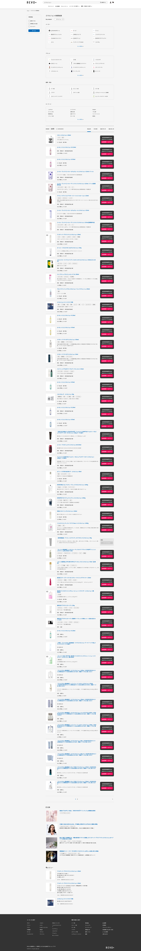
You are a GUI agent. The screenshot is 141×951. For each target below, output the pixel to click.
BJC (79, 853)
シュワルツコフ (30, 934)
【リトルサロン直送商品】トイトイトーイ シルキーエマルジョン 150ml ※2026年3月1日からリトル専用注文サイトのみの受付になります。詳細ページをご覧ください (76, 685)
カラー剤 (97, 88)
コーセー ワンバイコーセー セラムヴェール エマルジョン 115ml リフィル (75, 171)
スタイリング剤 (76, 92)
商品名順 (89, 128)
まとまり (59, 198)
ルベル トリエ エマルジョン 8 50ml (66, 419)
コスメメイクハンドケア (64, 826)
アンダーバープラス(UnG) (78, 42)
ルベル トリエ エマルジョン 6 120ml (66, 630)
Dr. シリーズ (97, 71)
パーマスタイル (74, 553)
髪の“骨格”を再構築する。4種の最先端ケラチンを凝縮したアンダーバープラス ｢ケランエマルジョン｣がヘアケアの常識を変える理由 (86, 838)
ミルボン (41, 923)
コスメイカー (55, 931)
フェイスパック (88, 304)
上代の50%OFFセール (55, 30)
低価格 (94, 304)
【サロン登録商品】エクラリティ (79, 63)
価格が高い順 (111, 128)
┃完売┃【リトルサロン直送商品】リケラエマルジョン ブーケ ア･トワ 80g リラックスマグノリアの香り (76, 643)
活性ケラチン (73, 113)
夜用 (71, 304)
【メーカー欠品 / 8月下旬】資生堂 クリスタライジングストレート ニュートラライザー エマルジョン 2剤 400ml (76, 656)
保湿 (58, 304)
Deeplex (94, 109)
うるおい (63, 236)
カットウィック (88, 927)
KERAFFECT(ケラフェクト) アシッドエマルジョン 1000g (71, 498)
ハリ (72, 187)
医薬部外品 (50, 113)
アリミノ (97, 30)
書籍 (86, 934)
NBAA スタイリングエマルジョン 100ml (67, 511)
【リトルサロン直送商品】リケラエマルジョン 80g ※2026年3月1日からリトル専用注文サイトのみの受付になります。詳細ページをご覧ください (76, 741)
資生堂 (41, 929)
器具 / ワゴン (87, 931)
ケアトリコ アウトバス (99, 63)
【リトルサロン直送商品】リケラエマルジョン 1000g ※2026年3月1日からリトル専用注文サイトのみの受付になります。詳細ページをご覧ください (76, 671)
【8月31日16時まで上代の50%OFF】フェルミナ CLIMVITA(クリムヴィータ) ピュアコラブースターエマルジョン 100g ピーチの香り (76, 432)
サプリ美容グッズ (63, 853)
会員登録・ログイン (107, 142)
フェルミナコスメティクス (56, 59)
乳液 (63, 137)
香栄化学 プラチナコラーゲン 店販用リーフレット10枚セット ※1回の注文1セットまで (76, 619)
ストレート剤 (75, 88)
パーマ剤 (52, 88)
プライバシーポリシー (107, 927)
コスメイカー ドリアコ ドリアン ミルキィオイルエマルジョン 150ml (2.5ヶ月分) (76, 260)
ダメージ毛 (72, 116)
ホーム (28, 10)
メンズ (59, 137)
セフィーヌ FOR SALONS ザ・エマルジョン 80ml (69, 471)
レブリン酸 (64, 487)
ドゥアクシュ (55, 928)
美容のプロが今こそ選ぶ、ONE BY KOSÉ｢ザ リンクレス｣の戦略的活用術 (77, 810)
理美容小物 (87, 929)
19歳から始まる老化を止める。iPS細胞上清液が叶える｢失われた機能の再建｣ (79, 824)
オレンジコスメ (55, 935)
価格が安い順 (103, 128)
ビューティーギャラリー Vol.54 (101, 96)
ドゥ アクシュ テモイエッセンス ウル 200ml (68, 274)
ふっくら (75, 304)
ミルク (59, 236)
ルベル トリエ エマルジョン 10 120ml (66, 147)
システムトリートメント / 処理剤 (101, 92)
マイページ (51, 6)
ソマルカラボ (98, 59)
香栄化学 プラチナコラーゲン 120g (66, 605)
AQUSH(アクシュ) (76, 38)
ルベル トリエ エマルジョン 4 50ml (66, 327)
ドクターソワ (72, 826)
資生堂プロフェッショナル (56, 34)
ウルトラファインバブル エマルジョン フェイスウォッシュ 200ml (73, 289)
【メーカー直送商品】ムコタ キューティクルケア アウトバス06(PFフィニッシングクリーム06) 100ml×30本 (76, 550)
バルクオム (97, 42)
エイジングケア (60, 187)
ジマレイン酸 (50, 116)
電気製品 (87, 923)
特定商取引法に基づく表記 (108, 929)
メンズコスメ (73, 109)
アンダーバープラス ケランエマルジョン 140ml (69, 234)
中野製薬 (28, 929)
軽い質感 (72, 276)
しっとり (70, 198)
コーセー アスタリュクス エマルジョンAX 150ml (69, 444)
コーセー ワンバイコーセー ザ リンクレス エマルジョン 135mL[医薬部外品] (76, 222)
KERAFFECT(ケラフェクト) (100, 38)
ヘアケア (52, 92)
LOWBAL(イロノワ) (77, 34)
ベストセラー (32, 26)
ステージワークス (98, 67)
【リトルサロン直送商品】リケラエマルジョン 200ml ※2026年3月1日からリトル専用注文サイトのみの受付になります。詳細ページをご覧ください (76, 700)
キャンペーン (64, 6)
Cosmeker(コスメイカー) (56, 38)
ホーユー (75, 30)
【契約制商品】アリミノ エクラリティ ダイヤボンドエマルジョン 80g (74, 538)
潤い (79, 304)
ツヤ (69, 187)
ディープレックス (76, 71)
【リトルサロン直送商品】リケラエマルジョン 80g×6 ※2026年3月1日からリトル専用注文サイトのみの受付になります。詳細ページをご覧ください (76, 754)
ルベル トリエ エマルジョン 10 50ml (66, 159)
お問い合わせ (105, 934)
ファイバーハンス (96, 113)
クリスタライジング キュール (57, 67)
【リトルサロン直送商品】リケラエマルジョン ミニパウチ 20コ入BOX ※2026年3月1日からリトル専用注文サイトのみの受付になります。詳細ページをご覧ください (76, 714)
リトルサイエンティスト (100, 34)
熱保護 (79, 236)
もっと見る (79, 46)
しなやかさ (50, 109)
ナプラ (28, 927)
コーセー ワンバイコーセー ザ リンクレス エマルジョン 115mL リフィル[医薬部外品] (76, 184)
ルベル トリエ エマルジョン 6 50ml (66, 382)
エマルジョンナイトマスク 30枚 (65, 302)
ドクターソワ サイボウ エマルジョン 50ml (67, 354)
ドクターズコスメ (69, 341)
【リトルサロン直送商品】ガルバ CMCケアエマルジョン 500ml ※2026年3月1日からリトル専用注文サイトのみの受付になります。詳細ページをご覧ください (76, 783)
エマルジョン (65, 198)
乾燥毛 (94, 116)
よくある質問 (105, 931)
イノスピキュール (73, 565)
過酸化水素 (72, 111)
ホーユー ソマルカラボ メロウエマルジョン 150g (69, 247)
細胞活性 (62, 341)
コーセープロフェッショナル (65, 813)
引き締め (59, 525)
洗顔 (58, 291)
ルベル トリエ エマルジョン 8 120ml (66, 407)
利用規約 (104, 925)
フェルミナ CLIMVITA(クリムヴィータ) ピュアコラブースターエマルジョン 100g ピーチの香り (75, 457)
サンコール (42, 934)
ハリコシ (70, 607)
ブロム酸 (94, 111)
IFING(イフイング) (55, 923)
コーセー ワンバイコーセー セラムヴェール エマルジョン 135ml (73, 210)
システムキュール (54, 71)
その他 (74, 59)
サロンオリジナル (67, 553)
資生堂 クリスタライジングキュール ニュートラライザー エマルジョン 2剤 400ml (75, 591)
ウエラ (28, 923)
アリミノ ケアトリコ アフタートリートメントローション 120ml (73, 195)
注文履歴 (57, 6)
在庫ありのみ (32, 20)
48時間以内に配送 (33, 23)
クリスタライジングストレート (79, 67)
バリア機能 (63, 304)
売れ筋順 (95, 128)
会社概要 (104, 923)
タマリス (41, 931)
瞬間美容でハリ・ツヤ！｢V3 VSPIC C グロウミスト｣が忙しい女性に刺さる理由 (79, 851)
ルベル (52, 42)
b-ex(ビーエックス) (43, 927)
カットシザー (88, 925)
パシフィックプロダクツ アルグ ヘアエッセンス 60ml (70, 369)
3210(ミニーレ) (54, 63)
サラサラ (69, 580)
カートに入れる (107, 542)
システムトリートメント (76, 934)
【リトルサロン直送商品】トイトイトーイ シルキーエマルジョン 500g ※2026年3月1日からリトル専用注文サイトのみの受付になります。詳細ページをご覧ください (76, 726)
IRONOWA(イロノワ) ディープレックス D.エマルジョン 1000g (72, 484)
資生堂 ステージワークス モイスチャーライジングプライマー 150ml (74, 577)
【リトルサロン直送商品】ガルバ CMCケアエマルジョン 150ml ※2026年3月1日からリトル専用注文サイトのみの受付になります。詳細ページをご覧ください (76, 768)
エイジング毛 (50, 111)
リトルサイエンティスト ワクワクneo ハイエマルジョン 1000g (72, 523)
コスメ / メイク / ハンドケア (56, 96)
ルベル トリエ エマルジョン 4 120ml (66, 315)
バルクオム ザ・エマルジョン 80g (65, 394)
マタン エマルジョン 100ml (64, 135)
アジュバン (54, 933)
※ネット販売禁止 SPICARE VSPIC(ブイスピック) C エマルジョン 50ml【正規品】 (76, 562)
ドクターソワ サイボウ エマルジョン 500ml (68, 339)
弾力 (65, 187)
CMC (71, 500)
